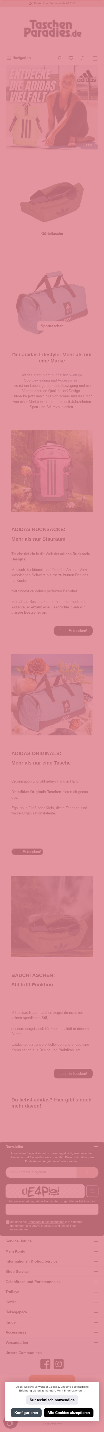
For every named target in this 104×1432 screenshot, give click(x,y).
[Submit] (87, 1172)
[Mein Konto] (83, 57)
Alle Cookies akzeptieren (68, 1413)
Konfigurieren (26, 1413)
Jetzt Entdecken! (73, 631)
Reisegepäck (16, 1312)
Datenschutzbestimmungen (45, 1221)
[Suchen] (59, 57)
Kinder (11, 1322)
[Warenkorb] (95, 57)
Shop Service (17, 1271)
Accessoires (16, 1332)
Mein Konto (15, 1251)
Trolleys (12, 1292)
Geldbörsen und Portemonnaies (33, 1282)
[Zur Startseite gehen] (52, 30)
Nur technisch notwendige (52, 1400)
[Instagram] (58, 1364)
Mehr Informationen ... (71, 1390)
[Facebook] (45, 1364)
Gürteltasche (52, 234)
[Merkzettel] (71, 57)
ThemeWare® (52, 1424)
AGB (39, 1225)
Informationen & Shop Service (31, 1261)
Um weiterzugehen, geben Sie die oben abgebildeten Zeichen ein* (52, 1201)
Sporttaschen (52, 326)
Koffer (11, 1302)
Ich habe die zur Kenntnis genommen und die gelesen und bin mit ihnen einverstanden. (46, 1225)
